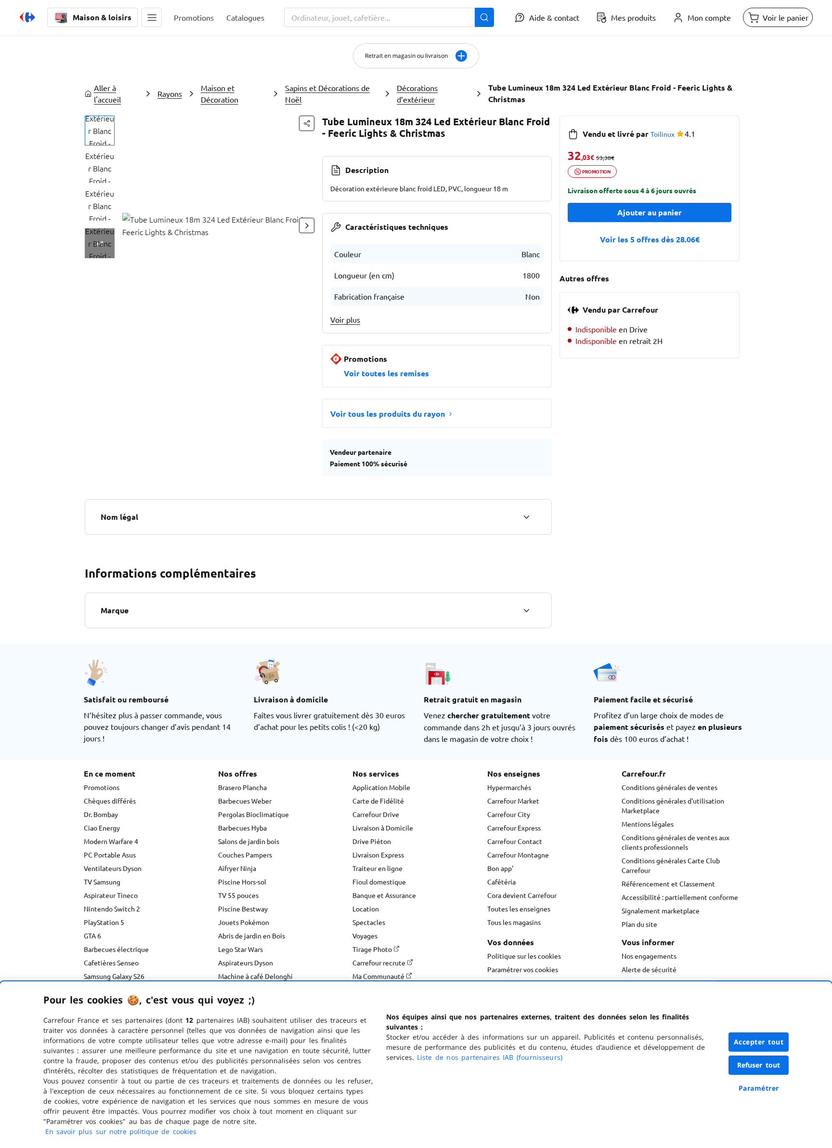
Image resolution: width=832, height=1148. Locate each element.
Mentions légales (648, 823)
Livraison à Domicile (382, 827)
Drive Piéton (371, 841)
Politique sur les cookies (524, 955)
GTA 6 (92, 935)
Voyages (364, 935)
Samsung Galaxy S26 (114, 976)
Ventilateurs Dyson (113, 868)
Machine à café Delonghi (255, 976)
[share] (306, 123)
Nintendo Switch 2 (112, 908)
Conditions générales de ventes (669, 787)
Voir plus (345, 319)
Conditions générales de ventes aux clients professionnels (675, 842)
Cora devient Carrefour (522, 895)
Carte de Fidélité (378, 800)
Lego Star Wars (240, 949)
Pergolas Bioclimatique (253, 814)
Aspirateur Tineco (111, 895)
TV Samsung (102, 881)
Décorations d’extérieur (417, 93)
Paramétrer (759, 1088)
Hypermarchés (509, 787)
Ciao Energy (102, 827)
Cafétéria (501, 881)
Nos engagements (649, 955)
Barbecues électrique (116, 949)
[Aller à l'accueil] (27, 17)
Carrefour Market (513, 800)
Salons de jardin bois (248, 841)
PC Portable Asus (110, 854)
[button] (152, 17)
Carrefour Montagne (518, 854)
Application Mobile (381, 787)
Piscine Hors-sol (242, 881)
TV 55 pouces (238, 895)
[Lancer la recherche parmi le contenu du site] (484, 17)
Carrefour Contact (514, 841)
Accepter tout (759, 1041)
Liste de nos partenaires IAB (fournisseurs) (489, 1057)
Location (365, 908)
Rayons (169, 93)
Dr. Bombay (101, 814)
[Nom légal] (526, 517)
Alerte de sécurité (649, 969)
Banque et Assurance (384, 895)
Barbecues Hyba (242, 827)
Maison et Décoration (219, 93)
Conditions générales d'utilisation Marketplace (673, 805)
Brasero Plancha (242, 787)
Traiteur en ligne (377, 868)
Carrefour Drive (375, 814)
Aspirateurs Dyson (245, 962)
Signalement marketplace (661, 910)
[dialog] (416, 1064)
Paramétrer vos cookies (522, 969)
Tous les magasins (514, 922)
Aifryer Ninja (237, 868)
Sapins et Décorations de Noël (327, 93)
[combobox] (389, 17)
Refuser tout (758, 1064)
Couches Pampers (245, 854)
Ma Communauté (379, 976)
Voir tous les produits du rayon (387, 414)
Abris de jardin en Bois (251, 935)
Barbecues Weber (245, 800)
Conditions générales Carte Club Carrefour (671, 865)
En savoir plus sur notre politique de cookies (120, 1131)
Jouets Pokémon (243, 922)
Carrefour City (508, 814)
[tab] (100, 130)
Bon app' (500, 868)
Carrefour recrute (379, 962)
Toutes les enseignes (518, 908)
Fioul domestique (379, 881)
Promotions (101, 787)
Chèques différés (110, 800)
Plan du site (639, 924)
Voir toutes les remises (386, 373)
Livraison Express (378, 854)
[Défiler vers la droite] (306, 225)
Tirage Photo (372, 949)
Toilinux (662, 134)
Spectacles (368, 922)
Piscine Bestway (243, 908)
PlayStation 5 (104, 922)
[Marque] (526, 610)
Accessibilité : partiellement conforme (680, 897)
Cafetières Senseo (111, 962)
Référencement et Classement (668, 883)
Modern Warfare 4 (111, 841)
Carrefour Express (514, 827)
